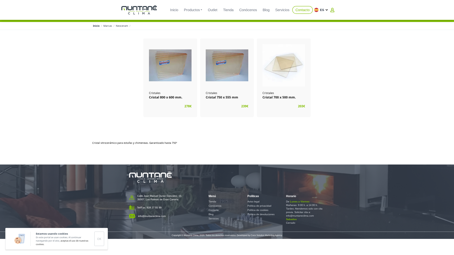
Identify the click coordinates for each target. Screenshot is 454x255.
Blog (266, 10)
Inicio (174, 10)
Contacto (302, 10)
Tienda (228, 10)
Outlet (212, 10)
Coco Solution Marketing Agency (266, 235)
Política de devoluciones (261, 214)
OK (99, 239)
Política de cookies (257, 210)
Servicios (282, 10)
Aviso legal (253, 201)
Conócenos (248, 10)
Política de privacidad (259, 205)
